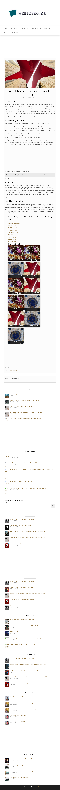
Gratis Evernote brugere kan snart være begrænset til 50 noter (24, 605)
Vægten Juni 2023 (12, 230)
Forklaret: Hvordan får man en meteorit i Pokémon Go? (23, 644)
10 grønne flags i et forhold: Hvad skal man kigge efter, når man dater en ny (28, 703)
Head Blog (37, 787)
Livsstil (46, 28)
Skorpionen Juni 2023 (13, 229)
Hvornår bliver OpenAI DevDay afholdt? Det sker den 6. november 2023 (27, 418)
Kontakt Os (14, 32)
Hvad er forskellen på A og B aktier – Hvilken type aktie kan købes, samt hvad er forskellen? (31, 469)
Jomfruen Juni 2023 (13, 232)
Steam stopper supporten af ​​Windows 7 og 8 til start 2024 (24, 625)
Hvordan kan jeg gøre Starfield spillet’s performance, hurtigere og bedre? (27, 638)
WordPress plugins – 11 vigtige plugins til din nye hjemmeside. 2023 (26, 771)
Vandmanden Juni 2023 (14, 223)
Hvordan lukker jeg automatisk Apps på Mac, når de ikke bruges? (25, 525)
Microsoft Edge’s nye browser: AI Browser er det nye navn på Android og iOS (28, 537)
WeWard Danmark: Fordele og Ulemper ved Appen (22, 519)
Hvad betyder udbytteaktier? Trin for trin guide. (21, 481)
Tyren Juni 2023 (12, 239)
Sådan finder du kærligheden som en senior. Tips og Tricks (24, 696)
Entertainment (37, 28)
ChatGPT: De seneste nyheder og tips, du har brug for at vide (24, 400)
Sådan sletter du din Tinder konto (18, 715)
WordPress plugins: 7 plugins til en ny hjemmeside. (22, 765)
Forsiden (6, 28)
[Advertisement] (30, 47)
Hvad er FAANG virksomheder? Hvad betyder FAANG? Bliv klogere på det (27, 462)
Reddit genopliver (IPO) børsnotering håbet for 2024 (22, 543)
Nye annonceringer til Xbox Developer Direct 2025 (22, 619)
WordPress (28, 787)
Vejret (6, 32)
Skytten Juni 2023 (12, 227)
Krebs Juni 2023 (12, 237)
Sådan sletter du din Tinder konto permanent (20, 721)
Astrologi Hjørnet (13, 367)
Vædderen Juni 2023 (13, 241)
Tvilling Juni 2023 (12, 236)
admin (35, 97)
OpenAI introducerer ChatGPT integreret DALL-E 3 (22, 406)
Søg (6, 502)
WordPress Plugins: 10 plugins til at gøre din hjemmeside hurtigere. (26, 758)
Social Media (25, 28)
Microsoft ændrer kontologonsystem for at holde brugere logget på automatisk (29, 664)
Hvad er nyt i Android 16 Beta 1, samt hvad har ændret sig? (24, 587)
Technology (15, 28)
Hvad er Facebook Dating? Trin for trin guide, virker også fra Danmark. (26, 709)
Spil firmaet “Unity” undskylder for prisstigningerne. (22, 631)
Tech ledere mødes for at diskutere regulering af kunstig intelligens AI (26, 412)
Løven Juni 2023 (12, 234)
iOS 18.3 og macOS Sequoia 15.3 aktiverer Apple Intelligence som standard (27, 531)
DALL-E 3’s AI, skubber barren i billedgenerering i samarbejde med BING (27, 394)
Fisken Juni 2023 (12, 222)
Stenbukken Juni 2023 (13, 225)
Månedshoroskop (12, 370)
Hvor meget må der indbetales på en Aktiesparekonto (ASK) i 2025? (26, 456)
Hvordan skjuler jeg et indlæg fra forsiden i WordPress (23, 777)
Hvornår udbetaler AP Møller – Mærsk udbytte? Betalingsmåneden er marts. (28, 488)
